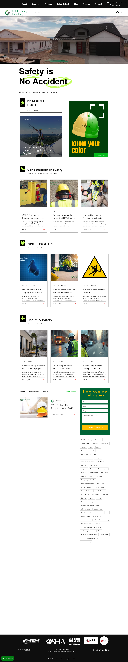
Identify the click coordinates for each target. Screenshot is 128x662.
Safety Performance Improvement (91, 527)
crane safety (104, 472)
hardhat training (86, 454)
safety (98, 523)
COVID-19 (84, 472)
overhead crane (86, 520)
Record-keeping (104, 520)
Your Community (34, 391)
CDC (90, 447)
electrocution (99, 476)
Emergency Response (87, 483)
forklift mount (85, 494)
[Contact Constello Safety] (110, 5)
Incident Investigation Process (90, 505)
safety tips (98, 458)
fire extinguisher (86, 487)
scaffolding (84, 531)
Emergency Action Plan (88, 480)
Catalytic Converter (94, 465)
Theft (99, 531)
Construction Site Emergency (98, 469)
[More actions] (74, 401)
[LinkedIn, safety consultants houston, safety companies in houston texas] (102, 650)
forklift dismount (100, 491)
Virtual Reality (104, 534)
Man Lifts (84, 513)
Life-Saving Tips (86, 509)
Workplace (98, 440)
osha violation (97, 516)
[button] (59, 392)
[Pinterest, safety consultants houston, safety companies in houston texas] (108, 650)
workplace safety (86, 542)
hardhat (97, 447)
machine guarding (86, 458)
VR (82, 538)
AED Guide (100, 461)
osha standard (85, 516)
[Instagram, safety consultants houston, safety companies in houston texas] (96, 650)
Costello (83, 447)
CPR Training (94, 472)
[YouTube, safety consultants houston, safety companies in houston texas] (105, 650)
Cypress (83, 476)
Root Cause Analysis (87, 523)
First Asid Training (99, 487)
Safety (90, 440)
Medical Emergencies (96, 513)
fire (103, 483)
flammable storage (86, 491)
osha (107, 513)
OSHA (83, 440)
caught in (84, 469)
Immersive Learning (87, 502)
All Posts (22, 391)
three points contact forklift (89, 534)
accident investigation (87, 461)
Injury (95, 454)
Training (95, 443)
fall (98, 483)
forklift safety (96, 494)
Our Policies (72, 659)
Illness (99, 498)
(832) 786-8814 (116, 5)
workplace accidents (92, 538)
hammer (105, 494)
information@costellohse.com (117, 3)
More (44, 391)
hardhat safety (101, 451)
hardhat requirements (87, 451)
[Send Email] (108, 2)
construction (104, 443)
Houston (91, 498)
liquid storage (98, 509)
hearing (83, 498)
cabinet (83, 465)
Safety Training (85, 443)
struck (92, 531)
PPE (95, 520)
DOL (90, 476)
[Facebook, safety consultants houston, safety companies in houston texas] (93, 650)
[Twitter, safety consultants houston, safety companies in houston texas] (99, 650)
